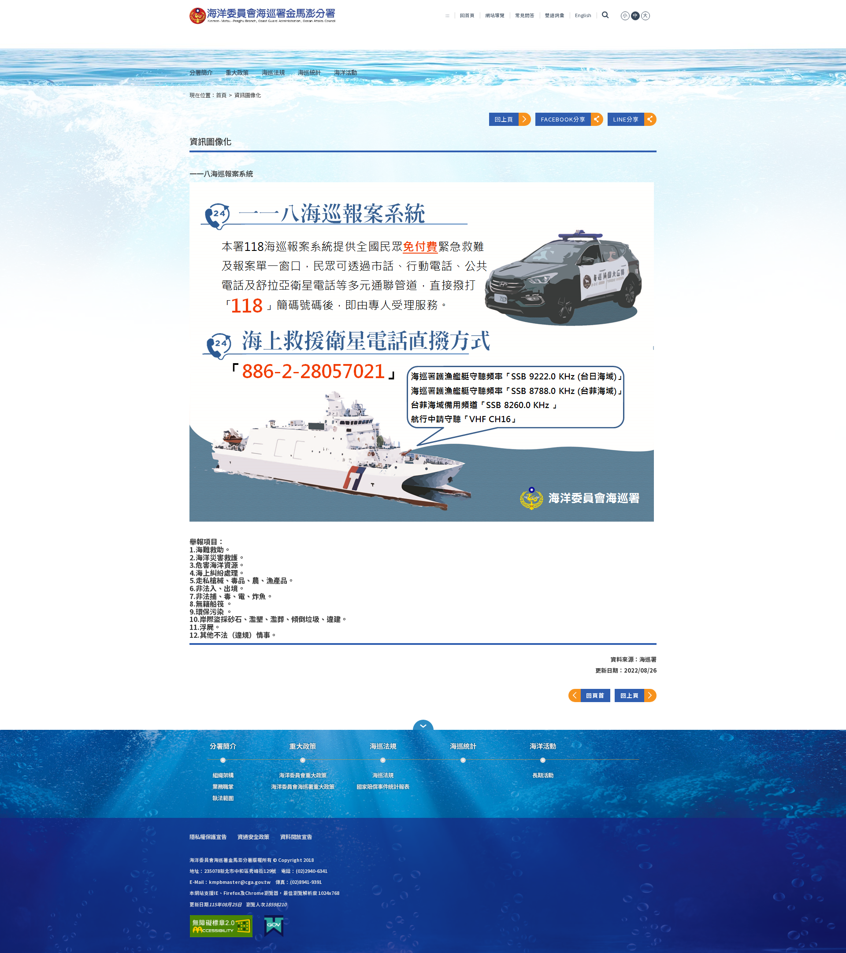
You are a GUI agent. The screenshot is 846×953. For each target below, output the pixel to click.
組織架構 (223, 775)
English (583, 15)
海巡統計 (309, 72)
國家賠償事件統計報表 (382, 787)
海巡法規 (273, 72)
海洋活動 (345, 72)
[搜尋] (605, 15)
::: (447, 15)
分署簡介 (200, 72)
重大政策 (237, 72)
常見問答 (524, 15)
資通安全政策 (253, 837)
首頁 (221, 95)
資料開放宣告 (296, 837)
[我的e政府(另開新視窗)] (273, 926)
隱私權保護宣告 (207, 837)
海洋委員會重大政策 (303, 775)
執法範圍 (223, 798)
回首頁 (467, 15)
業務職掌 (223, 787)
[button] (423, 725)
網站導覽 (495, 15)
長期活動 (542, 775)
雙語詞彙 (554, 15)
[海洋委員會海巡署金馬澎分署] (262, 15)
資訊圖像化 (247, 95)
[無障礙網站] (221, 926)
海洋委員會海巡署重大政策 (302, 787)
